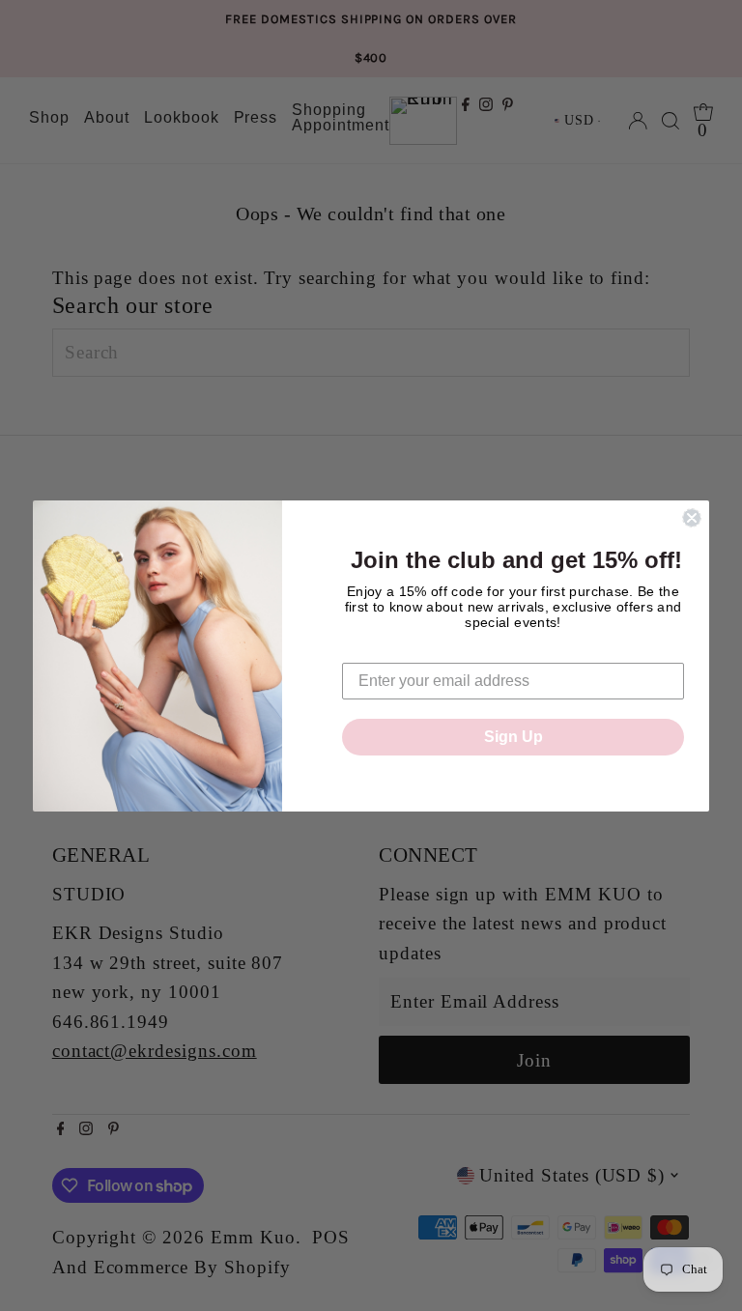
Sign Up (513, 736)
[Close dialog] (691, 517)
